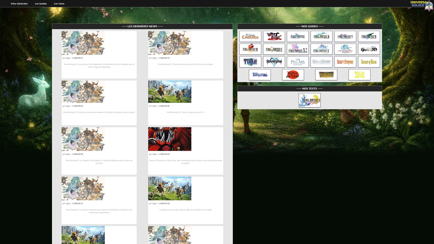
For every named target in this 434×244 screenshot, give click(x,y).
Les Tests (59, 3)
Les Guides (41, 3)
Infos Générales (19, 3)
